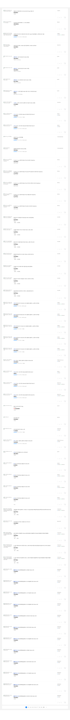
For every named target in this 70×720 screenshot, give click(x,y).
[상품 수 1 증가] (61, 17)
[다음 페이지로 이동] (46, 707)
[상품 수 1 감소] (58, 17)
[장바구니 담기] (65, 17)
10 (43, 707)
